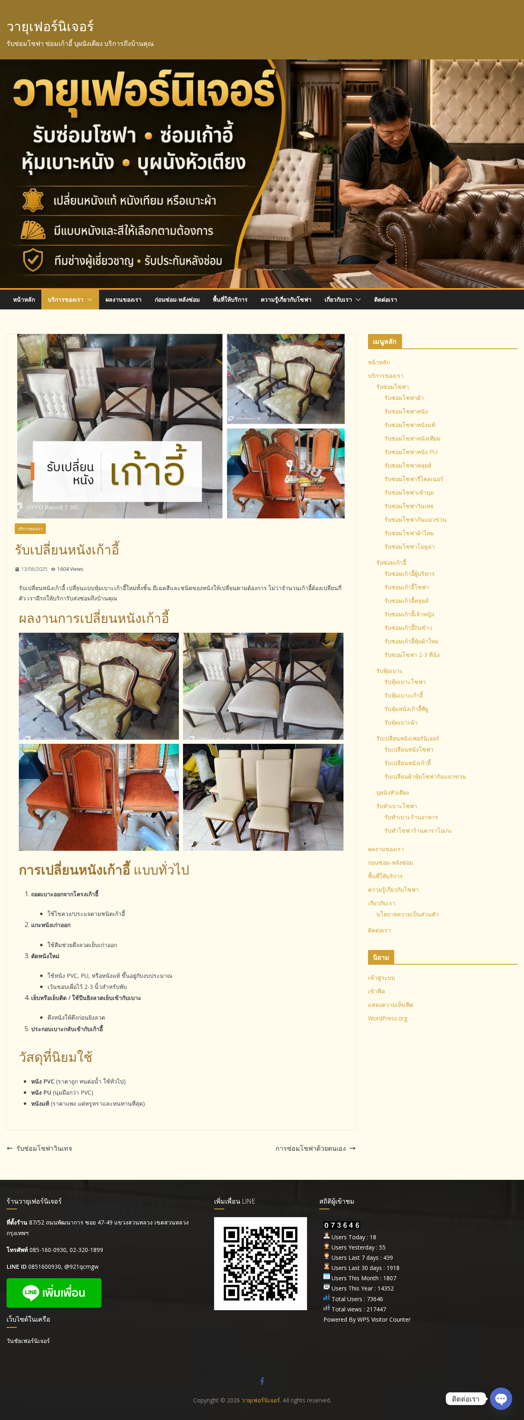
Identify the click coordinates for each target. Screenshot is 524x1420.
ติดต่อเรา (385, 299)
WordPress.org (387, 1018)
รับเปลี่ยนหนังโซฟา (409, 749)
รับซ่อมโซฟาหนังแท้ (409, 425)
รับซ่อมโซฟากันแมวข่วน (415, 519)
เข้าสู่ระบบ (381, 978)
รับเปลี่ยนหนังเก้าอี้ (407, 763)
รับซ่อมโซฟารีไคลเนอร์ (413, 479)
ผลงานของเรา (124, 299)
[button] (88, 299)
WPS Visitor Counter (384, 1319)
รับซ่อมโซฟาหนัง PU (410, 452)
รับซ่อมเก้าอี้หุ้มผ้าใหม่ (411, 641)
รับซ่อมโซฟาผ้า (404, 398)
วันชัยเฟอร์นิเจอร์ (28, 1341)
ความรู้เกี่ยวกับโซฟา (286, 299)
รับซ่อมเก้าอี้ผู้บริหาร (409, 573)
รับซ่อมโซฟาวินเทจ (44, 1148)
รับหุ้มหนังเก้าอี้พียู (406, 709)
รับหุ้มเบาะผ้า (401, 722)
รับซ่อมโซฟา (392, 387)
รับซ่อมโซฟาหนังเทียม (412, 438)
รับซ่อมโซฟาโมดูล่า (409, 546)
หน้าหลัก (24, 299)
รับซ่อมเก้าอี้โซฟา (406, 587)
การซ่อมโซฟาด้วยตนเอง (311, 1148)
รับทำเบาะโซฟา (396, 806)
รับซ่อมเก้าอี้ (391, 562)
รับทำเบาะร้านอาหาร (411, 817)
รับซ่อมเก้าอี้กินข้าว (408, 628)
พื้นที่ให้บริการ (230, 299)
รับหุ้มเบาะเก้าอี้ (403, 695)
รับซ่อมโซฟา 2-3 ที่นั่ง (412, 655)
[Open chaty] (501, 1399)
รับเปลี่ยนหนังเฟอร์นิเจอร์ (407, 738)
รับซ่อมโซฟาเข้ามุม (409, 492)
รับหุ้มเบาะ (389, 671)
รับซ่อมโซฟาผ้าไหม (409, 533)
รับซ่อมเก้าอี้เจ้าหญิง (409, 614)
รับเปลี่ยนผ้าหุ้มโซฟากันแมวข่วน (425, 776)
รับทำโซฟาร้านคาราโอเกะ (418, 830)
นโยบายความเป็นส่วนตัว (407, 914)
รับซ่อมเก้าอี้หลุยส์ (406, 600)
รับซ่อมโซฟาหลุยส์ (407, 465)
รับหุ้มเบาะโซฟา (405, 682)
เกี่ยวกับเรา (338, 299)
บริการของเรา (66, 299)
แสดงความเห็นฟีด (390, 1005)
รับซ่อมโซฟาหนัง (406, 411)
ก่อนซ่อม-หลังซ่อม (177, 299)
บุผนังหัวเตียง (392, 792)
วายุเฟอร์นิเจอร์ (50, 26)
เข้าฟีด (376, 991)
